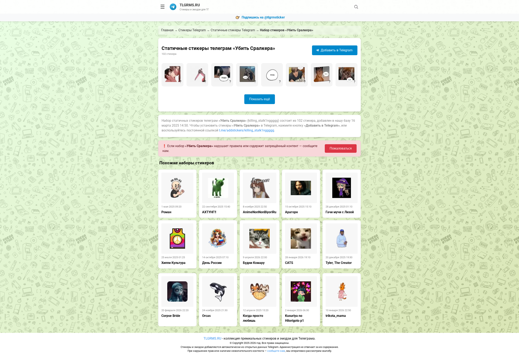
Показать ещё (259, 99)
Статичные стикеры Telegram (233, 30)
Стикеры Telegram (192, 30)
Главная (167, 30)
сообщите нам (276, 350)
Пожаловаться (341, 148)
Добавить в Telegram (336, 50)
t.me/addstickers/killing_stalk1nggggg (246, 130)
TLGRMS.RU (212, 338)
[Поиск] (356, 7)
